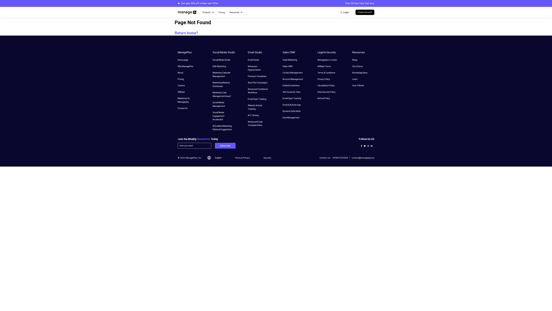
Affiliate (181, 92)
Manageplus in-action (327, 60)
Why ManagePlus (185, 66)
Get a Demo (357, 66)
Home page (183, 60)
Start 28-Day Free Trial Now (359, 3)
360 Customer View (291, 92)
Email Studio (253, 60)
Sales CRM (287, 66)
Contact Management (293, 73)
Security (267, 158)
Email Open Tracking (257, 99)
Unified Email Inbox (291, 85)
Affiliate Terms (324, 66)
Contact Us (183, 108)
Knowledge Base (359, 73)
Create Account (365, 12)
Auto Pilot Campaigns (258, 82)
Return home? (186, 33)
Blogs (354, 60)
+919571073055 (340, 158)
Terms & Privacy (242, 158)
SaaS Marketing (290, 60)
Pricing (221, 12)
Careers (181, 85)
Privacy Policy (324, 79)
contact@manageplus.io (363, 158)
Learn (355, 79)
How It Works (358, 85)
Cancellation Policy (326, 85)
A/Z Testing (253, 115)
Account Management (293, 79)
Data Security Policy (327, 92)
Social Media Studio (221, 60)
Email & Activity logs (292, 105)
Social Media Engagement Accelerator (218, 116)
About (180, 73)
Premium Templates (257, 76)
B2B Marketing (219, 66)
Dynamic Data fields (292, 111)
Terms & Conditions (326, 73)
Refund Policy (324, 98)
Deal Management (291, 117)
